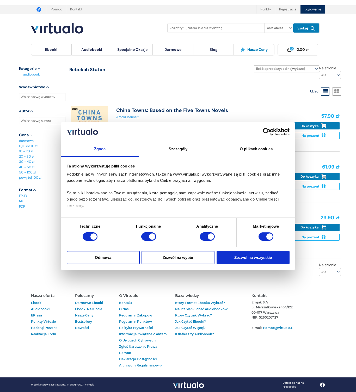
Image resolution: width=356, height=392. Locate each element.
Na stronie (327, 68)
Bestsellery (83, 321)
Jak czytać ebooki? (190, 321)
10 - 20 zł (26, 151)
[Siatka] (337, 91)
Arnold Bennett (127, 117)
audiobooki (31, 74)
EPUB (23, 196)
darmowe (172, 49)
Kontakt (76, 9)
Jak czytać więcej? (190, 328)
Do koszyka (310, 126)
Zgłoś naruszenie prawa (138, 347)
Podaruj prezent (44, 328)
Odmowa (103, 257)
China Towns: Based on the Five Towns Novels (172, 110)
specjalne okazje (132, 49)
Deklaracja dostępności (138, 359)
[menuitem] (51, 49)
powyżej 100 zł (30, 177)
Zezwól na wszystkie (253, 257)
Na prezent (311, 135)
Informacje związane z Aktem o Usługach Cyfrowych (143, 337)
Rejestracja (287, 9)
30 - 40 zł (26, 161)
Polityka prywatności (136, 328)
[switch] (148, 236)
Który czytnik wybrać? (193, 315)
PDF (22, 206)
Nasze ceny (257, 49)
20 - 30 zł (26, 156)
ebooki (36, 303)
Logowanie (312, 9)
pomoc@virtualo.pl (278, 328)
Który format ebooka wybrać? (200, 303)
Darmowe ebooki (89, 303)
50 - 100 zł (27, 172)
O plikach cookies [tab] (256, 149)
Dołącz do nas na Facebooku (293, 384)
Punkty (265, 9)
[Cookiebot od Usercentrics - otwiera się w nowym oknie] (267, 132)
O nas (123, 309)
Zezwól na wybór (178, 257)
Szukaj (303, 28)
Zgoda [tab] (100, 149)
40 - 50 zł (26, 167)
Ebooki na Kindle (88, 309)
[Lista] (325, 91)
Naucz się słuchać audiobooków (201, 309)
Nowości (82, 328)
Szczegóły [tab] (178, 149)
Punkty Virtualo (43, 321)
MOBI (23, 201)
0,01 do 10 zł (28, 146)
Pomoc (56, 9)
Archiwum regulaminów (139, 365)
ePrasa (36, 315)
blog (213, 49)
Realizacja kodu (43, 334)
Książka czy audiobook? (194, 334)
